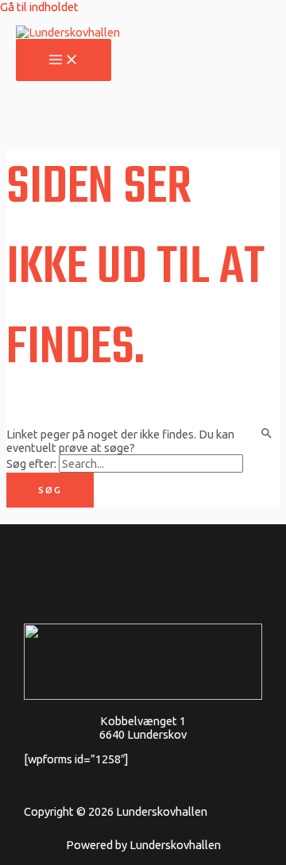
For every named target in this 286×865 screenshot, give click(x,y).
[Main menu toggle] (63, 60)
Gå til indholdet (39, 7)
